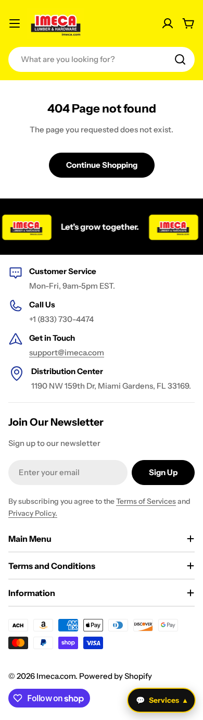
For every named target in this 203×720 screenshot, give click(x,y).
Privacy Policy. (32, 513)
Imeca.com (55, 676)
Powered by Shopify (115, 676)
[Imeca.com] (171, 226)
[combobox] (101, 59)
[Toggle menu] (14, 23)
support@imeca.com (66, 352)
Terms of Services (146, 501)
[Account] (167, 23)
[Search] (180, 59)
